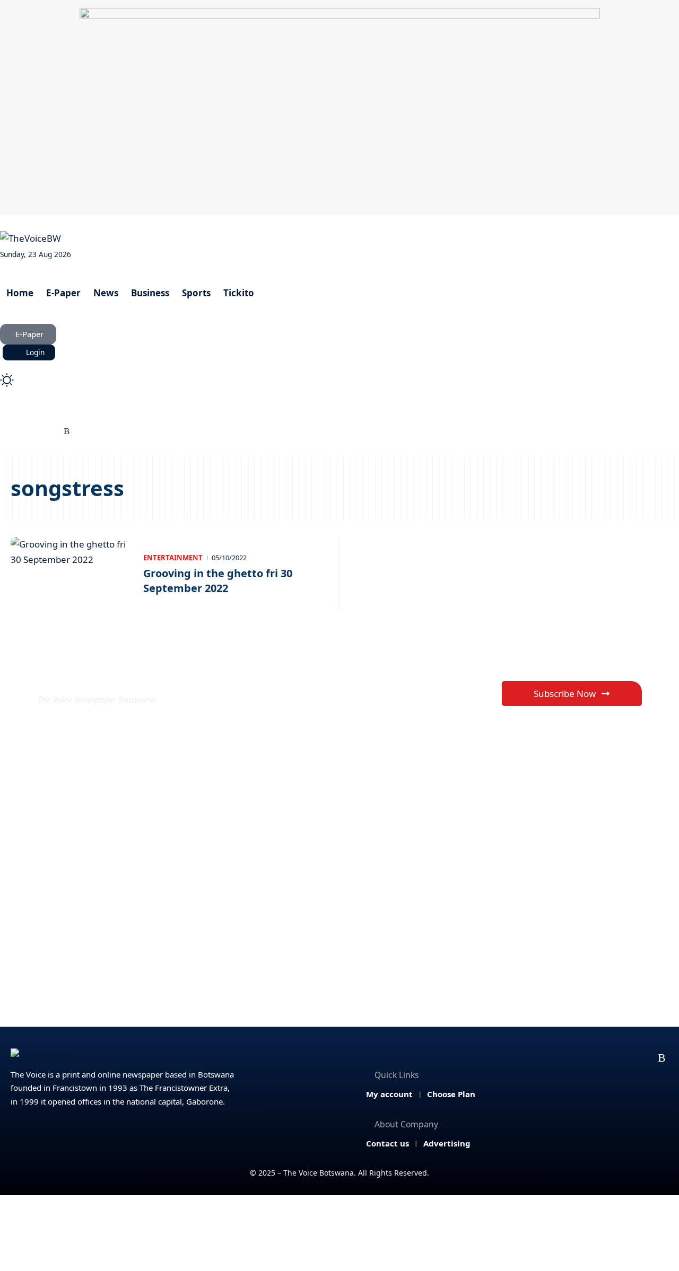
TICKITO (388, 414)
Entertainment (173, 557)
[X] (18, 431)
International (326, 414)
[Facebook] (6, 431)
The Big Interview (190, 414)
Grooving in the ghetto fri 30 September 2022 (217, 580)
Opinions (262, 414)
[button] (339, 365)
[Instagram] (43, 431)
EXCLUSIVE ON (115, 674)
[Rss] (66, 431)
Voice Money (39, 414)
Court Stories (109, 414)
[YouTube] (30, 431)
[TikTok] (55, 431)
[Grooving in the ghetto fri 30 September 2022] (72, 573)
